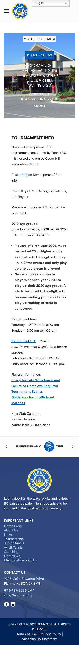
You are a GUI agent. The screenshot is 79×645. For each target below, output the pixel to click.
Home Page (13, 526)
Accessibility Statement (39, 639)
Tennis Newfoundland (46, 446)
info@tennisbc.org (18, 595)
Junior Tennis (14, 543)
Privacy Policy (50, 634)
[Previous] (6, 446)
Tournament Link (23, 341)
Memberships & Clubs (20, 560)
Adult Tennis (13, 547)
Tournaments (14, 539)
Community (12, 556)
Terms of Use (26, 634)
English (39, 3)
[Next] (72, 446)
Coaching (11, 552)
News (8, 535)
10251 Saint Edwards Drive (24, 579)
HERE (23, 175)
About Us (11, 530)
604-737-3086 (15, 590)
